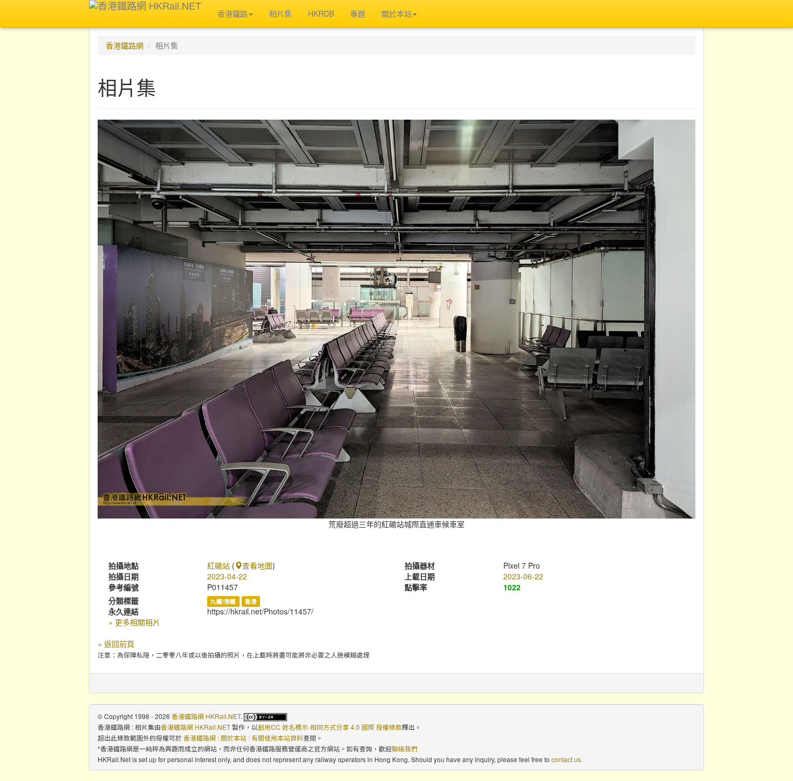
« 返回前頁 (116, 643)
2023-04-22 (227, 576)
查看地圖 (257, 565)
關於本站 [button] (396, 13)
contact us (566, 759)
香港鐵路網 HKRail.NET (206, 716)
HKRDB (321, 13)
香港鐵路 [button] (232, 13)
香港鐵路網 (124, 45)
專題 (357, 13)
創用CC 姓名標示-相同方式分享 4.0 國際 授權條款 (330, 726)
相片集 (280, 13)
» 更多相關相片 (134, 622)
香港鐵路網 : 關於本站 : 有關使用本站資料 (243, 737)
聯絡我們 (405, 748)
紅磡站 (218, 565)
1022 (512, 587)
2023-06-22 (523, 576)
